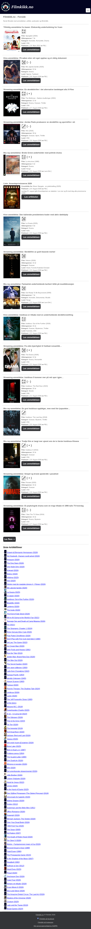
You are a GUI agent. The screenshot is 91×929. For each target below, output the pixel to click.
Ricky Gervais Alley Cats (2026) (19, 632)
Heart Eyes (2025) (14, 869)
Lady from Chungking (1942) (18, 671)
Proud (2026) (12, 873)
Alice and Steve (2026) (16, 891)
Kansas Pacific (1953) (15, 675)
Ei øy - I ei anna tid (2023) (17, 714)
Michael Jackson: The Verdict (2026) (21, 819)
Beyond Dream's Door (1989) (18, 848)
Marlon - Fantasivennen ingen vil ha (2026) (24, 844)
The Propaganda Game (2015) (19, 855)
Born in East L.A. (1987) (16, 750)
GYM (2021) (11, 703)
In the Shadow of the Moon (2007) (20, 859)
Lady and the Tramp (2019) (17, 905)
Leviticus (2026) (13, 692)
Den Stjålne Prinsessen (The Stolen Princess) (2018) (28, 793)
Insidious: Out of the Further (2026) (20, 599)
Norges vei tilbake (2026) (17, 884)
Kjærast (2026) (13, 570)
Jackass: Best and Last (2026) (19, 735)
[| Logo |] (17, 12)
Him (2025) (11, 581)
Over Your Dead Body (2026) (18, 822)
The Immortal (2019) (15, 728)
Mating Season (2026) (15, 801)
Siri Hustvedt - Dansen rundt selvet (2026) (23, 556)
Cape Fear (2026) (14, 880)
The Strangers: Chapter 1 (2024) (19, 628)
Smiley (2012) (12, 804)
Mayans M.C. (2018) (15, 707)
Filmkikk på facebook (46, 919)
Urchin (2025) (12, 786)
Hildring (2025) (13, 578)
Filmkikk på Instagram (45, 922)
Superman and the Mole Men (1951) (21, 808)
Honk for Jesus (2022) (15, 782)
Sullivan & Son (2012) (15, 866)
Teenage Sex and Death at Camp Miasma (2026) (26, 621)
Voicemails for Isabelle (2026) (18, 797)
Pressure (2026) (13, 560)
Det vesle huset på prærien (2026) (20, 743)
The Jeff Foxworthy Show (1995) (19, 700)
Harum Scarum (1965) (15, 681)
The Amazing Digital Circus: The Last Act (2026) (26, 894)
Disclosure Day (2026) (16, 876)
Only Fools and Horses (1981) (19, 650)
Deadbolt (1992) (13, 862)
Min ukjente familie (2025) (17, 588)
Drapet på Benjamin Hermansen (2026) (22, 553)
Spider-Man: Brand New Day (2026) (21, 657)
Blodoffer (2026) (13, 603)
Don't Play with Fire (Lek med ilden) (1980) (23, 639)
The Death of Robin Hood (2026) (20, 837)
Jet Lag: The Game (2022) (17, 642)
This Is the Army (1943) (16, 721)
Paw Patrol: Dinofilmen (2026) (19, 636)
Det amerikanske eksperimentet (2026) (22, 771)
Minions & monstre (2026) (17, 764)
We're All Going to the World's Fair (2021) (23, 618)
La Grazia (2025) (13, 592)
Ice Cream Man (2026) (15, 646)
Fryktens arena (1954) (15, 753)
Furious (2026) (12, 685)
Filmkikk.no (40, 915)
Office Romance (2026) (16, 811)
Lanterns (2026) (13, 607)
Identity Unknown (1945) (16, 678)
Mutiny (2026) (12, 574)
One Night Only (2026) (16, 567)
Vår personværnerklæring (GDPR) (45, 926)
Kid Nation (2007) (14, 833)
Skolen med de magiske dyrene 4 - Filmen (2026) (26, 584)
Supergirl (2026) (13, 815)
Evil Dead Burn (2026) (15, 732)
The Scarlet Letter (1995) (16, 757)
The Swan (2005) (14, 830)
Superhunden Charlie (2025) (18, 710)
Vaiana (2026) (12, 739)
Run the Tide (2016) (15, 653)
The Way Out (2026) (15, 660)
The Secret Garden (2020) (17, 664)
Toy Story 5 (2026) (14, 840)
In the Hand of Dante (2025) (18, 790)
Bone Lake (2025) (14, 746)
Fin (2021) (11, 625)
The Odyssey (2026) (15, 717)
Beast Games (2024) (15, 909)
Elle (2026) (11, 768)
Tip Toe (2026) (12, 725)
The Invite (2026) (13, 610)
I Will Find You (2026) (15, 826)
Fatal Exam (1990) (14, 851)
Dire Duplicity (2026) (15, 761)
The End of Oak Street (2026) (18, 614)
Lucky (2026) (12, 696)
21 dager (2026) (13, 596)
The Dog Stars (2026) (15, 563)
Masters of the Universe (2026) (19, 898)
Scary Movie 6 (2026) (15, 887)
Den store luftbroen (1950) (17, 668)
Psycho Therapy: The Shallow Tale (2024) (23, 689)
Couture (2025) (13, 902)
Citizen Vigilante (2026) (16, 779)
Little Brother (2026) (14, 775)
